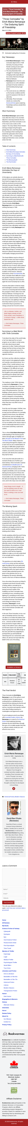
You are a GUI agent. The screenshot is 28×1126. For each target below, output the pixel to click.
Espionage (7, 954)
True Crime (7, 968)
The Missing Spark (11, 160)
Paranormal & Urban (10, 943)
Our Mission (7, 1019)
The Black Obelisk (7, 440)
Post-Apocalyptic (9, 945)
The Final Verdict (11, 162)
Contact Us (7, 1022)
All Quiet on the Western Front (14, 438)
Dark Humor (7, 996)
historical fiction (11, 103)
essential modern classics (13, 717)
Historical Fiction (9, 796)
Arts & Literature (9, 974)
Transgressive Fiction (10, 991)
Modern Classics (20, 796)
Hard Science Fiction (10, 940)
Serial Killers (7, 965)
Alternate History (9, 1005)
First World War (17, 273)
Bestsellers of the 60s (10, 976)
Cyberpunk (7, 931)
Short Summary (11, 150)
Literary (6, 985)
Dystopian (7, 934)
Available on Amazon (14, 667)
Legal (5, 957)
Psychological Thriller (10, 962)
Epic (5, 937)
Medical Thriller (8, 959)
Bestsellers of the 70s (10, 979)
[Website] (13, 788)
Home (5, 9)
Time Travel (7, 948)
